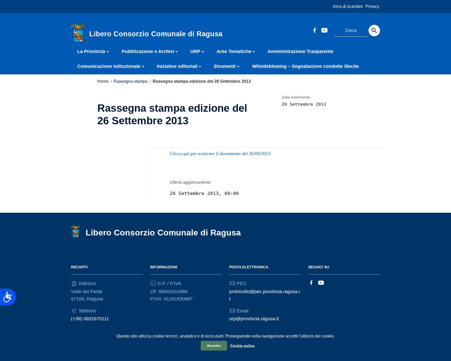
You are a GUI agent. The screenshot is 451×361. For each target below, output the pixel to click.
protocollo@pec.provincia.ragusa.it (264, 295)
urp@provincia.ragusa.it (254, 318)
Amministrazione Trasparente (300, 51)
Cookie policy (242, 346)
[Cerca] (374, 30)
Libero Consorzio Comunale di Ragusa (163, 232)
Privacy (372, 6)
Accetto (214, 346)
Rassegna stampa (130, 81)
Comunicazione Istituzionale (108, 66)
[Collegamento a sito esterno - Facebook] (314, 30)
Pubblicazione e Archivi (148, 51)
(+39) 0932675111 (90, 318)
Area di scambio (348, 6)
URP (195, 51)
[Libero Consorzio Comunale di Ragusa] (78, 32)
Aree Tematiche (234, 51)
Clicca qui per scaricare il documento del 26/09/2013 (220, 153)
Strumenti (225, 66)
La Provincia (91, 51)
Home (103, 81)
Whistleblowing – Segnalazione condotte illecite (305, 66)
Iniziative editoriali (177, 66)
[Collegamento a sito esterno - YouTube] (324, 30)
